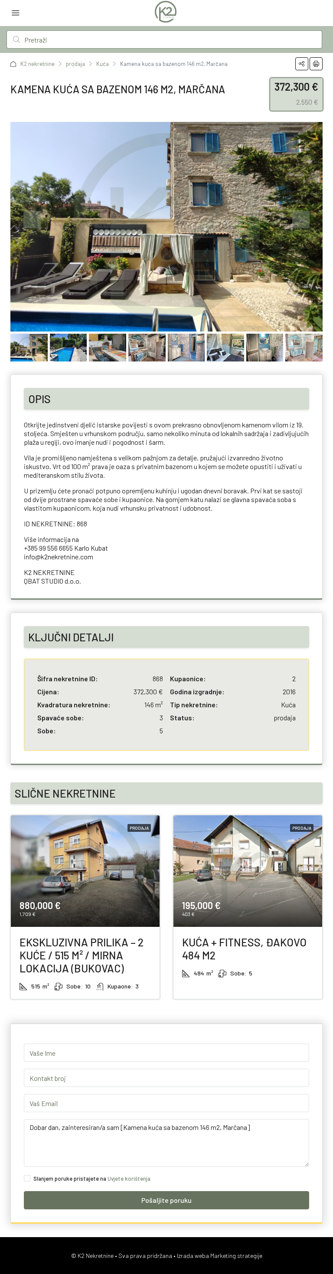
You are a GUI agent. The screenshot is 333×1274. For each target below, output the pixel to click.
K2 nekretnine (37, 63)
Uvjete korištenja (129, 1178)
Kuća (102, 63)
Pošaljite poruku (166, 1200)
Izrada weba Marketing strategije (219, 1255)
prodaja (75, 63)
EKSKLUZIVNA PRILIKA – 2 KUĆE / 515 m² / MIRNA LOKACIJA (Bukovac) (82, 955)
